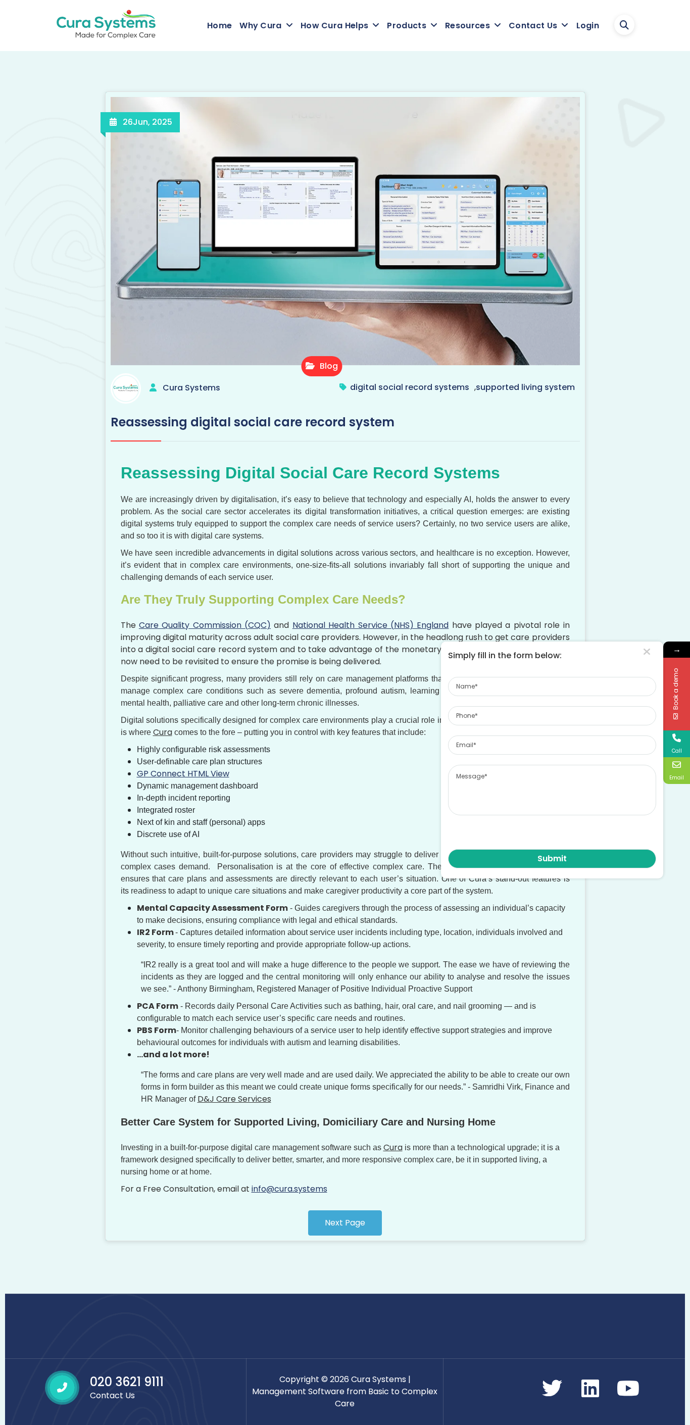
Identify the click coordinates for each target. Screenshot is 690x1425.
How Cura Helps (334, 25)
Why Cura (260, 25)
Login (588, 25)
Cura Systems (191, 388)
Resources (467, 25)
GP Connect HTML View (183, 773)
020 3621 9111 (127, 1381)
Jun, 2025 (147, 122)
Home (219, 25)
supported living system (525, 387)
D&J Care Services (234, 1099)
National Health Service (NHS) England (370, 625)
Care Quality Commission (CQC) (205, 625)
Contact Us (533, 25)
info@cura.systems (289, 1189)
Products (406, 25)
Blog (328, 366)
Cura (162, 732)
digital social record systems (409, 387)
